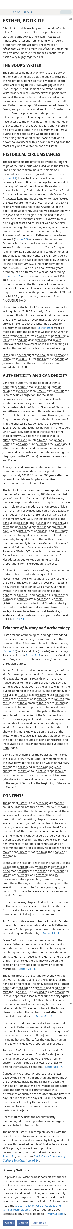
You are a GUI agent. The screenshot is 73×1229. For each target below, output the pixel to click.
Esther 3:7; (9, 276)
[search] (68, 4)
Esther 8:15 (33, 655)
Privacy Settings (55, 1214)
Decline (23, 1223)
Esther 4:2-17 (50, 933)
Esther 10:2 (45, 328)
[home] (5, 4)
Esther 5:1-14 (26, 969)
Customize (39, 1223)
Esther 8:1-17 (53, 1067)
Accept (9, 1223)
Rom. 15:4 (9, 1156)
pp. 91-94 (34, 1158)
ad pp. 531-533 (22, 12)
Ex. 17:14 (18, 619)
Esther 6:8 (10, 651)
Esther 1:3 (21, 239)
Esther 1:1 (10, 178)
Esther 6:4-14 (43, 1016)
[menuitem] (5, 4)
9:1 (18, 276)
